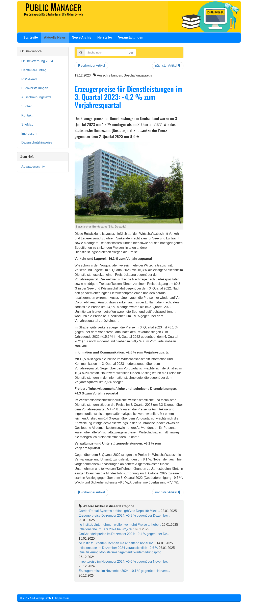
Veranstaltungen (130, 37)
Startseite (30, 37)
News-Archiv (81, 37)
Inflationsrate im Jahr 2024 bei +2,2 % (105, 529)
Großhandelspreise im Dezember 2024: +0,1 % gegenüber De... (124, 534)
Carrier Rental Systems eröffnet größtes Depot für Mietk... (119, 511)
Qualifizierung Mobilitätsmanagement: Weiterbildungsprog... (121, 552)
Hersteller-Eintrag (34, 70)
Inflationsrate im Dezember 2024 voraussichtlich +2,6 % (118, 548)
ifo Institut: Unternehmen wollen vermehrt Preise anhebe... (120, 524)
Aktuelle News (55, 37)
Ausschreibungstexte (36, 97)
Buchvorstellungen (34, 88)
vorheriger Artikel (93, 65)
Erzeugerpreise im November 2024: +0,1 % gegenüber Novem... (124, 571)
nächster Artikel (166, 65)
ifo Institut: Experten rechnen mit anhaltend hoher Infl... (117, 543)
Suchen (26, 106)
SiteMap (27, 124)
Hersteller (104, 37)
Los (131, 52)
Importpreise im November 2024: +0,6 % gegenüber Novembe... (124, 561)
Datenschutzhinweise (36, 142)
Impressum (29, 133)
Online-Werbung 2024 (37, 61)
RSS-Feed (29, 79)
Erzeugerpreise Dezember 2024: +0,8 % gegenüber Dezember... (124, 515)
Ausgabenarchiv (33, 166)
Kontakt (26, 115)
